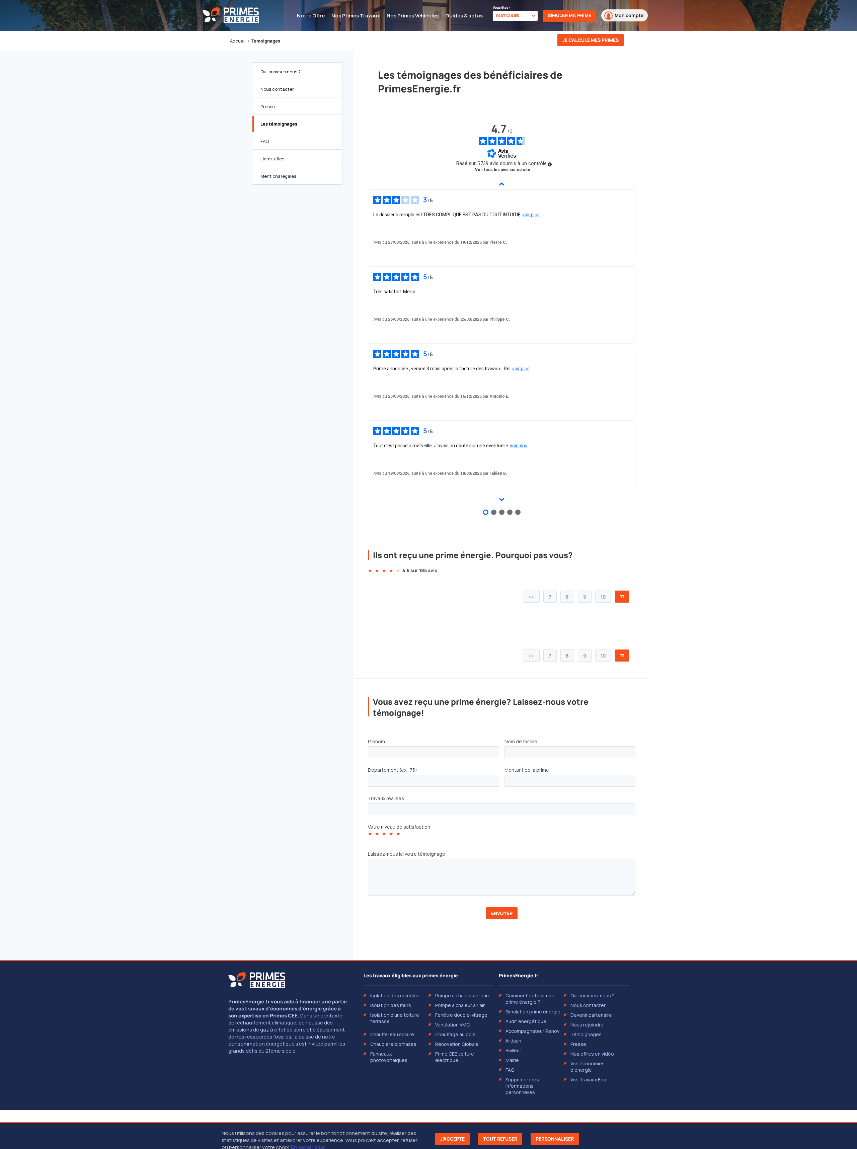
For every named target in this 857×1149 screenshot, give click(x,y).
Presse (578, 1044)
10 (603, 597)
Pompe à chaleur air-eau (462, 995)
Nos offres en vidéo (592, 1054)
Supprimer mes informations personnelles (522, 1085)
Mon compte (629, 15)
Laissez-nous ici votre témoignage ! (408, 854)
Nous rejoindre (587, 1024)
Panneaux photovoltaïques (388, 1057)
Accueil (237, 41)
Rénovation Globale (457, 1044)
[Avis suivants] (502, 499)
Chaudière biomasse (393, 1044)
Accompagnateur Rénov (532, 1031)
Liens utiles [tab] (272, 159)
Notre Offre (311, 15)
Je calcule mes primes (590, 40)
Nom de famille (520, 741)
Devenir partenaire (591, 1015)
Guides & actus (464, 15)
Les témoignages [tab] (278, 124)
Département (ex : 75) (392, 770)
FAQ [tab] (264, 141)
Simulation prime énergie (532, 1011)
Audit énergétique (525, 1021)
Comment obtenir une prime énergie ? (529, 998)
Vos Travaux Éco (588, 1079)
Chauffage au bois (455, 1034)
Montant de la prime (526, 770)
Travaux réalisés (386, 798)
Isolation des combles (394, 995)
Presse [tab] (267, 106)
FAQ (509, 1070)
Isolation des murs (390, 1005)
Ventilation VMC (452, 1024)
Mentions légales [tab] (278, 176)
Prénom (376, 741)
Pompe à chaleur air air (460, 1005)
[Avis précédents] (502, 184)
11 (622, 596)
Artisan (513, 1041)
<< (531, 597)
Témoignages (586, 1034)
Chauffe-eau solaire (392, 1034)
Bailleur (513, 1050)
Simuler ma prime (569, 15)
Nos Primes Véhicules (413, 15)
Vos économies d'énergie (587, 1066)
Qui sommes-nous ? (592, 995)
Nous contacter (588, 1005)
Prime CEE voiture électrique (454, 1057)
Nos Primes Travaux (355, 15)
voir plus (531, 214)
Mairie (512, 1060)
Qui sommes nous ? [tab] (280, 72)
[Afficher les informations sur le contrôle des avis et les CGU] (549, 164)
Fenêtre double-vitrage (461, 1015)
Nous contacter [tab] (277, 89)
